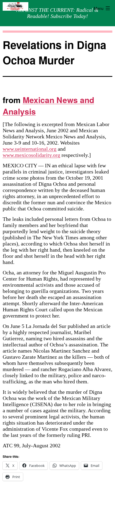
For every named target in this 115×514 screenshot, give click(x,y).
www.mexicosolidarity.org (31, 155)
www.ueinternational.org (29, 149)
